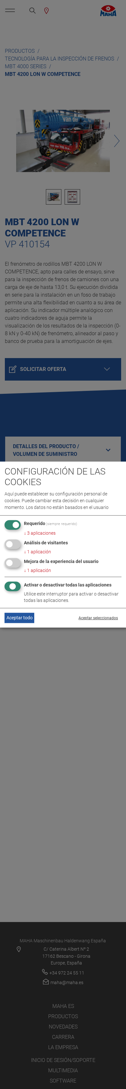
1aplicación (37, 551)
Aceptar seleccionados (98, 618)
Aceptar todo (19, 617)
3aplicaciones (40, 533)
